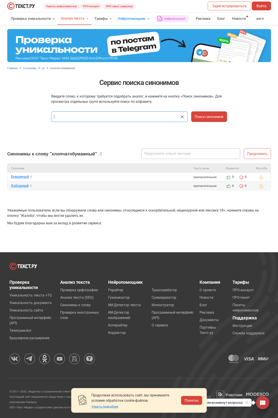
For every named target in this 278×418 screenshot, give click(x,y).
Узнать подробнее (104, 406)
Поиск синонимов (209, 116)
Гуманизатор (119, 297)
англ (260, 19)
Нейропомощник (131, 19)
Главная (12, 68)
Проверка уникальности (31, 19)
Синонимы (29, 68)
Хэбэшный (20, 186)
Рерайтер (115, 290)
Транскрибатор (164, 290)
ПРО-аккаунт (91, 6)
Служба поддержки (248, 333)
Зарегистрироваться (229, 6)
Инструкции (242, 326)
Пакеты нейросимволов (61, 6)
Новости (206, 297)
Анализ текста (72, 18)
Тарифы (101, 19)
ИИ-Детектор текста (124, 305)
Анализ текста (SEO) (77, 297)
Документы (209, 320)
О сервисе (160, 325)
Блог (221, 19)
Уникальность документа (30, 303)
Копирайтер (117, 325)
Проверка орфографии (79, 290)
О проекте (208, 290)
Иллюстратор (163, 305)
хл (43, 68)
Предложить (257, 153)
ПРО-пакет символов (119, 6)
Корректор (117, 333)
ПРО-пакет (241, 297)
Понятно (192, 400)
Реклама (203, 19)
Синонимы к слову (75, 305)
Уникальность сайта (26, 310)
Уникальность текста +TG (30, 295)
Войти (261, 6)
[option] (139, 45)
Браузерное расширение (29, 338)
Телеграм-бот (20, 330)
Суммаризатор (164, 297)
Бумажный (20, 177)
